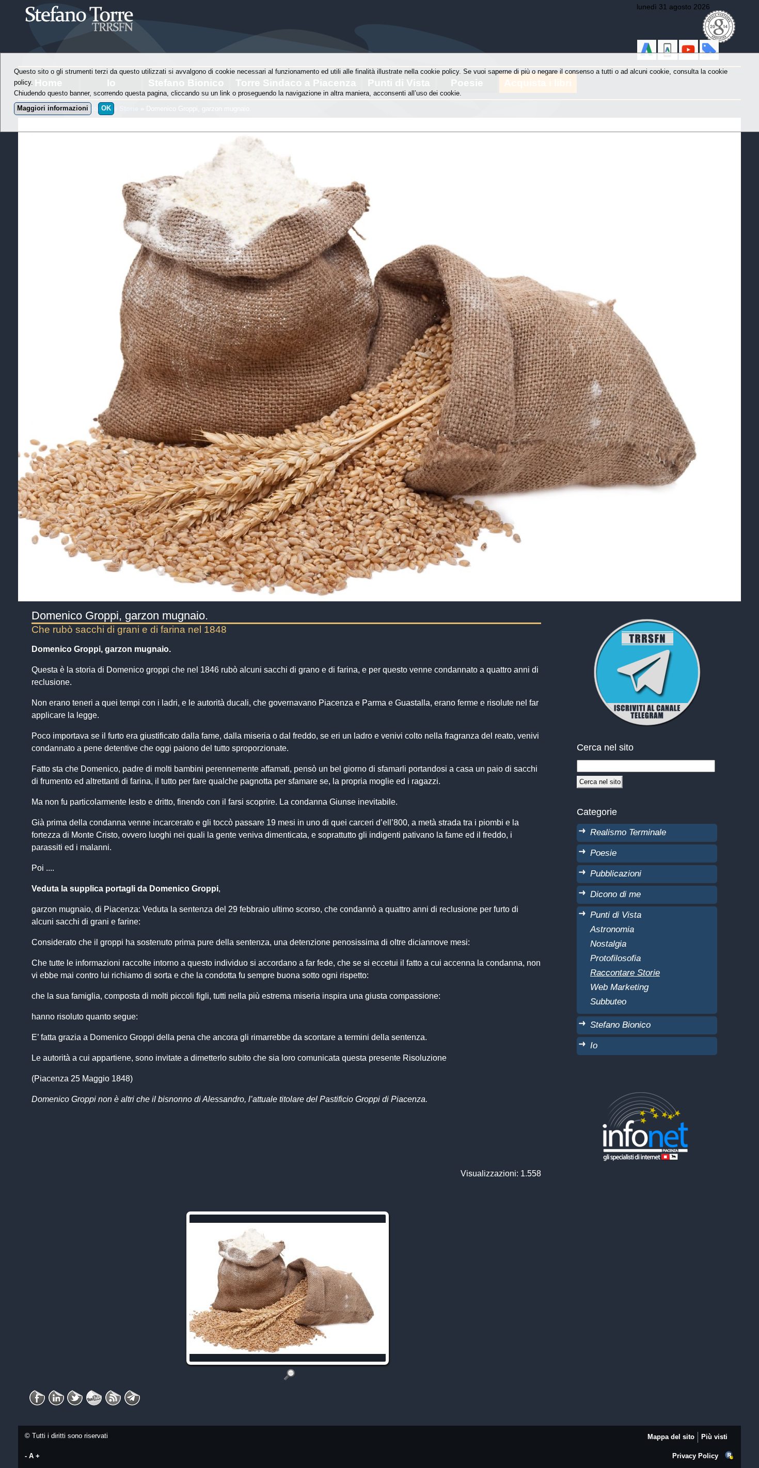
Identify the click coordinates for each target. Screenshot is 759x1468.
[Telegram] (132, 1394)
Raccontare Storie (625, 972)
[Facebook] (37, 1394)
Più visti (714, 1437)
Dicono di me (615, 894)
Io (593, 1045)
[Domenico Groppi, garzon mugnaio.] (289, 1373)
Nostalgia (608, 943)
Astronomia (612, 929)
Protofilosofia (615, 958)
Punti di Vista (615, 914)
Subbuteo (608, 1001)
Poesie (603, 853)
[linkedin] (75, 1394)
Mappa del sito (670, 1437)
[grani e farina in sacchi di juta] (289, 1217)
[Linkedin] (56, 1394)
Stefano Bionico (620, 1024)
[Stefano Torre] (93, 5)
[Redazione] (729, 1456)
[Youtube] (94, 1394)
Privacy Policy (695, 1456)
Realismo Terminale (628, 832)
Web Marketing (619, 987)
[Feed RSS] (113, 1394)
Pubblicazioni (615, 873)
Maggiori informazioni (52, 108)
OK (106, 108)
